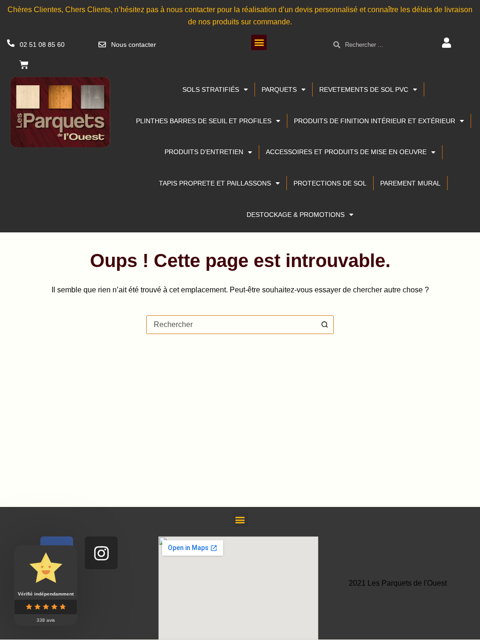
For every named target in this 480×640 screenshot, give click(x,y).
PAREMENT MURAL (410, 183)
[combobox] (231, 324)
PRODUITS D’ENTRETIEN (204, 152)
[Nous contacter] (102, 44)
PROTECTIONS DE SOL (330, 183)
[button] (259, 42)
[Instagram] (101, 552)
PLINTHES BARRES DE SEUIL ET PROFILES (203, 121)
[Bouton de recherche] (324, 325)
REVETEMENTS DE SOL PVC (363, 89)
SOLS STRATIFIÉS (210, 89)
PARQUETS (279, 89)
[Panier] (24, 65)
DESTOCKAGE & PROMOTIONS (296, 214)
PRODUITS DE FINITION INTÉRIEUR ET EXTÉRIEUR (374, 121)
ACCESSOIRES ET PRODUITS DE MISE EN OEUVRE (346, 152)
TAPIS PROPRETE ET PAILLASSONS (215, 183)
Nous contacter (133, 44)
